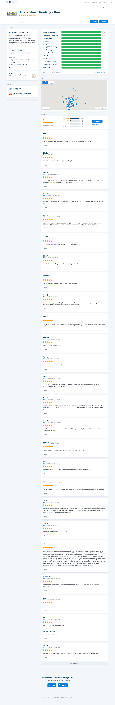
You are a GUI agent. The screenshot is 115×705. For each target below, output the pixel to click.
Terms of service (56, 697)
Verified (45, 135)
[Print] (104, 7)
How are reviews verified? (97, 124)
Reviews (17, 22)
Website (104, 21)
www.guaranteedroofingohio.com (19, 64)
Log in (110, 2)
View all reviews (74, 663)
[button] (66, 107)
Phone (95, 21)
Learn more (11, 78)
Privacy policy (64, 697)
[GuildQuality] (10, 2)
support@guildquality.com (61, 700)
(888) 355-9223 (51, 700)
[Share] (106, 7)
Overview (10, 22)
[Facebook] (10, 67)
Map (22, 22)
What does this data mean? (100, 72)
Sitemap (71, 697)
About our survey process (91, 2)
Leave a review (97, 121)
